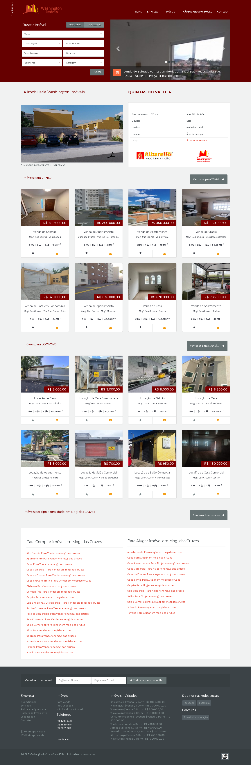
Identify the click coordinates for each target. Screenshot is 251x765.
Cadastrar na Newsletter (148, 680)
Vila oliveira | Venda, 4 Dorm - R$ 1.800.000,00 (137, 713)
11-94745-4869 (198, 140)
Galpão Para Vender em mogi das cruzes (50, 597)
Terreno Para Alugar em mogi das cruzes (151, 612)
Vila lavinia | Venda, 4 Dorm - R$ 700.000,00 (136, 724)
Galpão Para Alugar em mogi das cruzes (151, 585)
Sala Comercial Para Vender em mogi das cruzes (55, 619)
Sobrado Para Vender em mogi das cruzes (51, 635)
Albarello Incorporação (196, 717)
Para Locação (94, 24)
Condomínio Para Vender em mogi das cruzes (53, 591)
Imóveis (170, 11)
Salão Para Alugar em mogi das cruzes (150, 596)
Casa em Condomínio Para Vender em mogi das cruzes (58, 580)
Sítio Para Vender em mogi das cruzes (48, 630)
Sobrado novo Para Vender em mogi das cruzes (54, 641)
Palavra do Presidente (34, 713)
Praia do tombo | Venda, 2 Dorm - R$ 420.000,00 (139, 731)
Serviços (26, 705)
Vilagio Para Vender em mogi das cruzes (49, 652)
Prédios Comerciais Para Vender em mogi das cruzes (57, 613)
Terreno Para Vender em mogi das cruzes (50, 647)
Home (138, 11)
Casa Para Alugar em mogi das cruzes (149, 557)
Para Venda (75, 24)
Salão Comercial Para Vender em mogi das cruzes (55, 624)
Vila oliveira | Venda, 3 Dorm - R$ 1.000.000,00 (137, 738)
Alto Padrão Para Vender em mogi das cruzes (53, 553)
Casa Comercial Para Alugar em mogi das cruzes (156, 568)
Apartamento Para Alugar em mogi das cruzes (154, 552)
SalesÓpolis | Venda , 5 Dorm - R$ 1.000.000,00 (137, 702)
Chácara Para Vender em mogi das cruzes (51, 586)
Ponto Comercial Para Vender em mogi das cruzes (56, 608)
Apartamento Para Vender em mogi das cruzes (54, 558)
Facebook (189, 703)
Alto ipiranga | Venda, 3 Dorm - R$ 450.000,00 (137, 735)
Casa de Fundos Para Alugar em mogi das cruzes (156, 574)
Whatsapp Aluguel (34, 731)
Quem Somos (29, 702)
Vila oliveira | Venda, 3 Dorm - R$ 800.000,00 (136, 709)
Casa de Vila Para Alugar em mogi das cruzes (153, 579)
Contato (222, 11)
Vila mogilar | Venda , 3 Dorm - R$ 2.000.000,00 (138, 705)
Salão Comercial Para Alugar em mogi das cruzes (156, 601)
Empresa (152, 11)
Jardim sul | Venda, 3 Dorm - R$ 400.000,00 (136, 727)
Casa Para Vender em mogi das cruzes (49, 564)
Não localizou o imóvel (197, 11)
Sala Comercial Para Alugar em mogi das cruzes (155, 590)
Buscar (96, 72)
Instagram (204, 703)
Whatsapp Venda (33, 735)
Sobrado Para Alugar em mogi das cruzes (151, 607)
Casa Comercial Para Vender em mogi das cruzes (55, 569)
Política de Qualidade (33, 709)
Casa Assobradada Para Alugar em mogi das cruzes (158, 563)
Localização (28, 716)
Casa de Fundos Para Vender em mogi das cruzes (55, 575)
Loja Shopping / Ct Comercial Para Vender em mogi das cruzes (63, 602)
